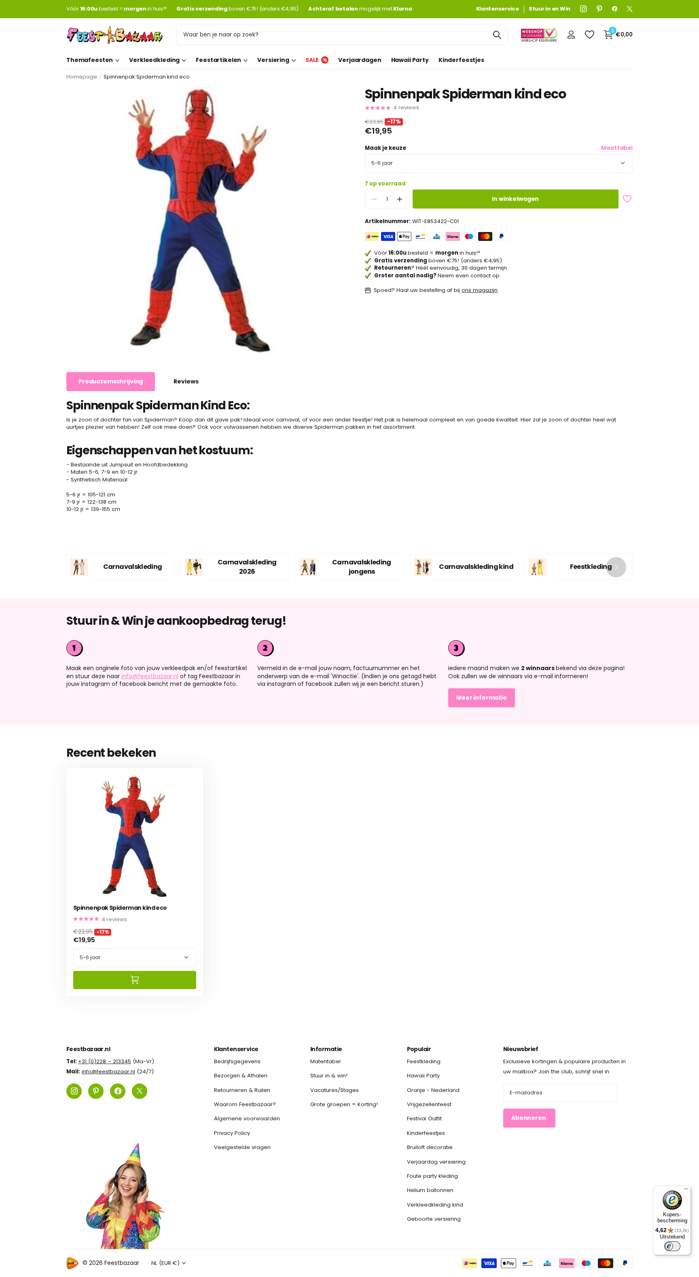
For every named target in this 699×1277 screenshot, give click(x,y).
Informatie (326, 1049)
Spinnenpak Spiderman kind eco (120, 908)
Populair (419, 1049)
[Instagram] (583, 9)
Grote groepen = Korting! (344, 1104)
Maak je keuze (499, 148)
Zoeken (497, 35)
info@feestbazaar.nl (149, 676)
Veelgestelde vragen (242, 1147)
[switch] (672, 1246)
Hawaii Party (410, 60)
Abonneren (529, 1118)
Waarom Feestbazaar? (245, 1104)
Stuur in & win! (328, 1075)
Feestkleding (424, 1061)
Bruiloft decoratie (430, 1147)
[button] (399, 199)
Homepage (81, 77)
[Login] (571, 35)
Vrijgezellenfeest (429, 1104)
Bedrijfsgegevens (237, 1061)
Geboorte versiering (434, 1219)
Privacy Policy (232, 1133)
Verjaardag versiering (436, 1162)
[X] (630, 9)
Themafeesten (89, 60)
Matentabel (325, 1061)
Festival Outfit (424, 1119)
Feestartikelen (218, 60)
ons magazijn (480, 290)
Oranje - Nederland (433, 1090)
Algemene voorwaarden (247, 1119)
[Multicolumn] (540, 648)
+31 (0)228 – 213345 (104, 1061)
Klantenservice (236, 1049)
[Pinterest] (599, 9)
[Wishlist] (589, 35)
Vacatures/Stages (334, 1090)
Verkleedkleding (154, 60)
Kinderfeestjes (461, 60)
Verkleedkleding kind (435, 1205)
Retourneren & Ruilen (242, 1090)
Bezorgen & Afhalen (240, 1075)
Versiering (273, 60)
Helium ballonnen (430, 1190)
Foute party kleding (432, 1176)
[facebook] (614, 9)
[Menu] (686, 1191)
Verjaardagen (359, 60)
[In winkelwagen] (134, 980)
